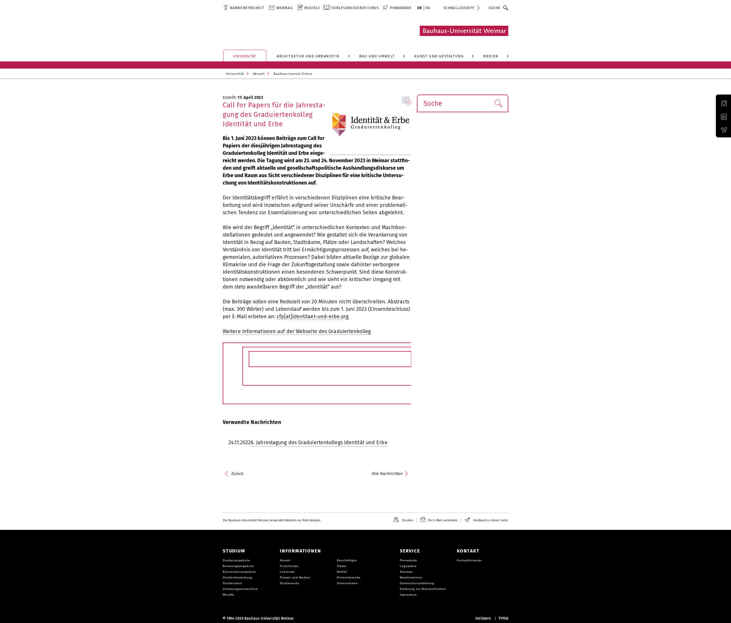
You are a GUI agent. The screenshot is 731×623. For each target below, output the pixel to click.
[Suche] (505, 7)
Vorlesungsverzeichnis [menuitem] (355, 8)
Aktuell (259, 74)
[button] (498, 103)
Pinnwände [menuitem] (401, 8)
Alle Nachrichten (387, 473)
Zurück (237, 473)
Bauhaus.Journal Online (293, 74)
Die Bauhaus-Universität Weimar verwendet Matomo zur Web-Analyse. (272, 520)
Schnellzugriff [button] (458, 8)
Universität (235, 74)
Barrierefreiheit (247, 8)
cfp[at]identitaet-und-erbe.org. (313, 316)
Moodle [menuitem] (312, 8)
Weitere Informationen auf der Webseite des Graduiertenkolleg (297, 331)
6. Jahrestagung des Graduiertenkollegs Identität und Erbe (319, 442)
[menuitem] (244, 7)
